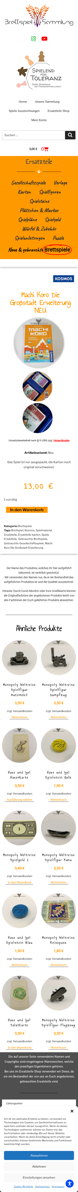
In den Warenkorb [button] (19, 882)
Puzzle (58, 237)
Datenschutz (42, 1186)
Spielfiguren (50, 191)
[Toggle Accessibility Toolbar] (69, 1183)
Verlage (60, 182)
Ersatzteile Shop (58, 111)
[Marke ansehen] (63, 284)
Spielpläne (27, 219)
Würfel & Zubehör (39, 228)
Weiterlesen (19, 717)
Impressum (58, 1186)
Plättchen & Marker (39, 210)
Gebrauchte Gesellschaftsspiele (24, 543)
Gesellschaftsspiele (28, 182)
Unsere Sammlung (47, 102)
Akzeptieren (39, 1155)
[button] (72, 1111)
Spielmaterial (44, 530)
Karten (24, 191)
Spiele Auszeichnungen (24, 111)
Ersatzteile (10, 534)
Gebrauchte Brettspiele (32, 538)
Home (23, 102)
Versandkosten (61, 440)
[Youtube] (44, 38)
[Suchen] (70, 135)
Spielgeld (52, 219)
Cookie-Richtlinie (23, 1186)
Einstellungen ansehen (39, 1177)
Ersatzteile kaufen (29, 534)
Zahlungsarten (14, 1103)
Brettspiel (17, 530)
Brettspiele (25, 526)
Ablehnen (39, 1166)
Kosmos (30, 530)
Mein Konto (39, 120)
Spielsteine (39, 200)
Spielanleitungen (29, 237)
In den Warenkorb (27, 509)
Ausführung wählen (19, 800)
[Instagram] (33, 38)
